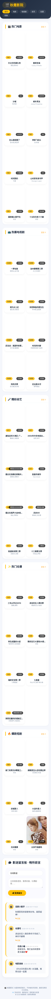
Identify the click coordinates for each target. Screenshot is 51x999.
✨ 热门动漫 (15, 566)
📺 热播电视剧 (16, 232)
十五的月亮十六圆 (37, 217)
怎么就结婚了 (14, 140)
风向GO (36, 513)
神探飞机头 (36, 140)
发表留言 (18, 893)
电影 (14, 12)
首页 (6, 12)
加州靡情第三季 (36, 269)
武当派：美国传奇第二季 (15, 346)
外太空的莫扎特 (14, 63)
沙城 (14, 101)
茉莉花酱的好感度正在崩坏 (16, 718)
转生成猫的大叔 (14, 641)
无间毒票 (14, 847)
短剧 (6, 15)
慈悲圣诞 (36, 63)
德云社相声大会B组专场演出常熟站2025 (21, 513)
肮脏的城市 (36, 474)
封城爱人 (14, 809)
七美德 (36, 680)
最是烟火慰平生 (14, 217)
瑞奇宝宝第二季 (14, 680)
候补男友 (36, 101)
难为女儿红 (14, 307)
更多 (43, 27)
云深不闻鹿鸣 (36, 847)
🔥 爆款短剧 (15, 733)
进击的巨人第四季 (37, 603)
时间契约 (14, 178)
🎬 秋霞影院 (14, 5)
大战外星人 (36, 809)
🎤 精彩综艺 (15, 399)
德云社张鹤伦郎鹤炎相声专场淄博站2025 (21, 474)
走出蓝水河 (36, 384)
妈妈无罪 (14, 384)
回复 (18, 918)
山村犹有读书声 (36, 178)
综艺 (33, 12)
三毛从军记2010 (14, 603)
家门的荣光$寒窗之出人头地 (16, 770)
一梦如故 (14, 269)
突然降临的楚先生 (37, 307)
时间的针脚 (36, 346)
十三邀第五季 (36, 551)
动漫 (42, 12)
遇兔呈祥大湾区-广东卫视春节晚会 (19, 436)
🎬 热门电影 (15, 26)
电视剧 (24, 12)
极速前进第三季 (14, 551)
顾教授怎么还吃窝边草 (37, 770)
